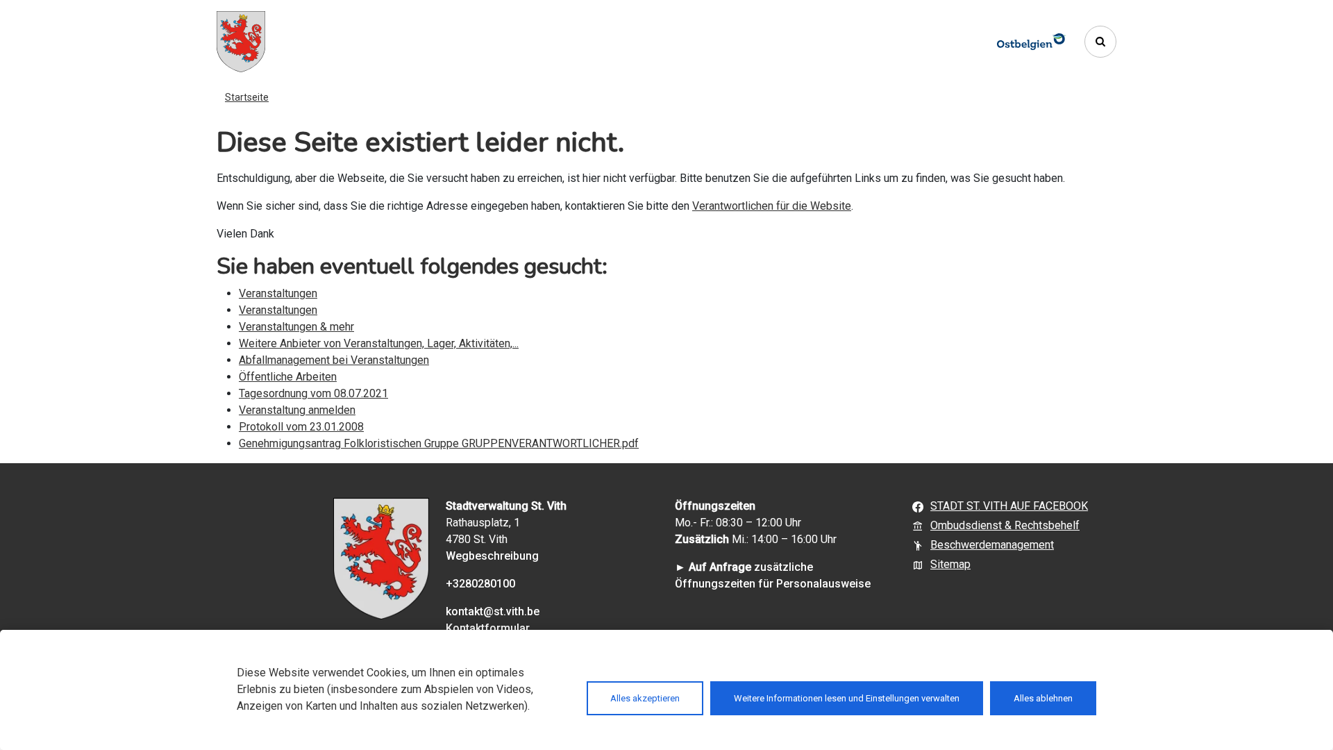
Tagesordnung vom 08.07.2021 (313, 393)
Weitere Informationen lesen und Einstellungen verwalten (846, 698)
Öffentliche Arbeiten (288, 376)
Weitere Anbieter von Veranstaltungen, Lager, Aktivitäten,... (379, 343)
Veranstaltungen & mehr (296, 326)
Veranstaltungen (278, 293)
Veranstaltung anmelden (297, 410)
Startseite (247, 97)
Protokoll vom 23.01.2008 (301, 426)
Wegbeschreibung (492, 555)
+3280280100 (480, 583)
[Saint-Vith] (241, 41)
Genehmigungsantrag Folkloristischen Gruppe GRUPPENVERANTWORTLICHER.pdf (439, 443)
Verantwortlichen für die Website (771, 205)
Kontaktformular (488, 628)
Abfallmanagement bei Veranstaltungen (334, 360)
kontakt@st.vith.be (492, 611)
